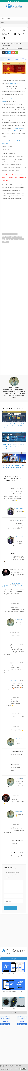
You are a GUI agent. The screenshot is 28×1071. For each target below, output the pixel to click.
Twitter (16, 128)
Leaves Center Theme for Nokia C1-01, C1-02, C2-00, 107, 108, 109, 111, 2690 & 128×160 (14, 426)
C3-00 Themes (14, 234)
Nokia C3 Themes (5, 48)
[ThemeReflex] (14, 9)
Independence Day (6, 236)
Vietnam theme (20, 239)
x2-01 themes (5, 241)
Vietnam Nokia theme (11, 239)
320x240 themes (6, 234)
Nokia (3, 239)
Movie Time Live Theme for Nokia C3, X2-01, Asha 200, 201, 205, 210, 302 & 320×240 (13, 446)
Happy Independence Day (15, 83)
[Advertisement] (14, 12)
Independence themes (17, 236)
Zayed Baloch (19, 48)
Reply (22, 488)
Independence (6, 89)
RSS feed (16, 131)
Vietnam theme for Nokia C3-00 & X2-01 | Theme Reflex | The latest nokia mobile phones (13, 585)
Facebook (21, 128)
